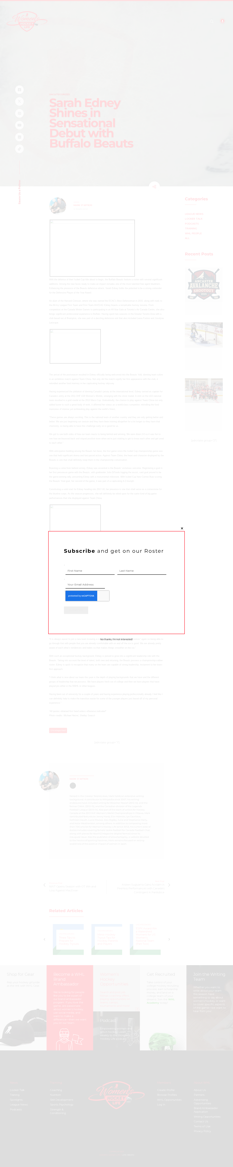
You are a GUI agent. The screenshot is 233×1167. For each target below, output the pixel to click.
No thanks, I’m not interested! (116, 639)
